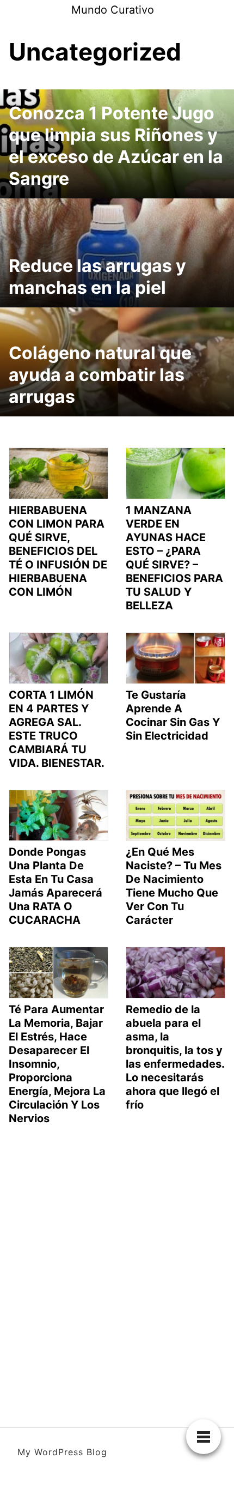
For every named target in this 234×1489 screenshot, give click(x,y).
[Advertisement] (117, 1267)
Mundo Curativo (112, 9)
